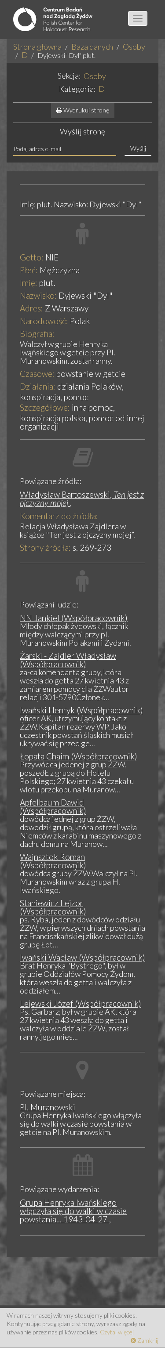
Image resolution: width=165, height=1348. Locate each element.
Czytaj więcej (117, 1332)
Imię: (28, 282)
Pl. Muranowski (47, 1107)
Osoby (134, 46)
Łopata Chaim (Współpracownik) (78, 756)
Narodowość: (44, 321)
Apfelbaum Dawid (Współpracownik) (53, 806)
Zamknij (147, 1340)
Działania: (37, 386)
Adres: (31, 308)
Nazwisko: (38, 295)
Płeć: (29, 270)
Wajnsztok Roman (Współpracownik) (53, 861)
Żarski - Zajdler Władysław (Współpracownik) (68, 660)
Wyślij (138, 148)
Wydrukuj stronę (85, 110)
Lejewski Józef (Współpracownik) (80, 1003)
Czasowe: (37, 373)
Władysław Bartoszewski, (82, 498)
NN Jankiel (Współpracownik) (74, 618)
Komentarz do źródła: (59, 516)
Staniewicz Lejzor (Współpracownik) (53, 907)
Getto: (32, 257)
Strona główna (37, 46)
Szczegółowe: (45, 407)
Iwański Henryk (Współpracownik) (81, 710)
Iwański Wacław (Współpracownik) (82, 957)
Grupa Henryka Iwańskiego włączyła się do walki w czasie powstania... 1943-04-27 (73, 1210)
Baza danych (92, 46)
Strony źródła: (45, 547)
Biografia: (37, 333)
